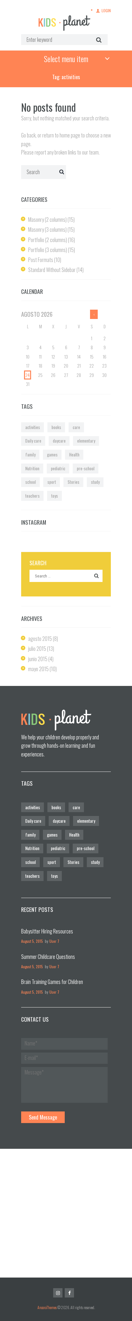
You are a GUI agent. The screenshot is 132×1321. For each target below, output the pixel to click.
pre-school (86, 468)
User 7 (54, 941)
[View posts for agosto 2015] (94, 314)
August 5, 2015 (32, 941)
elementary (86, 440)
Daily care (33, 440)
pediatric (58, 468)
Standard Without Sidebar (52, 270)
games (52, 454)
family (30, 454)
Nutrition (32, 468)
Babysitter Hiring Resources (47, 931)
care (76, 427)
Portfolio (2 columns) (47, 240)
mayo (38, 669)
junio (37, 659)
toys (54, 495)
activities (32, 427)
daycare (59, 440)
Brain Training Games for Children (52, 982)
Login (106, 10)
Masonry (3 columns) (47, 229)
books (56, 427)
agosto (40, 638)
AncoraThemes (47, 1307)
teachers (32, 495)
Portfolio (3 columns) (47, 250)
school (30, 482)
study (95, 482)
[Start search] (97, 39)
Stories (73, 482)
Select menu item (66, 58)
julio (37, 648)
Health (74, 454)
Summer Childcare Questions (48, 956)
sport (51, 482)
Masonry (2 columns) (47, 219)
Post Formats (40, 260)
